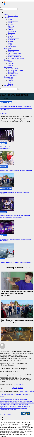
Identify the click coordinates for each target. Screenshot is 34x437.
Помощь (10, 36)
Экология (11, 51)
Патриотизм (11, 33)
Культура (10, 28)
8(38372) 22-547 (19, 384)
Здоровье (10, 22)
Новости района (13, 16)
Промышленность (13, 50)
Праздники (11, 39)
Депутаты (11, 63)
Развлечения (12, 46)
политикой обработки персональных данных (14, 426)
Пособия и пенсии (13, 38)
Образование (12, 31)
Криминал (11, 80)
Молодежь (11, 29)
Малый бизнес (12, 75)
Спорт (10, 45)
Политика (7, 60)
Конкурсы (11, 26)
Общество (7, 17)
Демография (11, 72)
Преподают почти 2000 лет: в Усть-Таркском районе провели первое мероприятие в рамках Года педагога (16, 107)
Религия (10, 41)
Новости (6, 14)
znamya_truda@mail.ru (27, 391)
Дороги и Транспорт (14, 53)
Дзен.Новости (8, 85)
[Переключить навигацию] (1, 7)
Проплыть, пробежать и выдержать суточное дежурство (15, 262)
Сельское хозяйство (14, 55)
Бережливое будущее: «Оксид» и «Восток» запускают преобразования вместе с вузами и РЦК (15, 216)
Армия (10, 19)
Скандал (10, 79)
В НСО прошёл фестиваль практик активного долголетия (16, 170)
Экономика (7, 48)
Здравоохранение (13, 68)
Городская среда (13, 73)
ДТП (9, 82)
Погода (10, 34)
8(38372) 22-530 (17, 388)
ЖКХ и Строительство (15, 56)
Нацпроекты (8, 67)
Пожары (10, 84)
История (10, 24)
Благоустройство (13, 21)
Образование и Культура (15, 70)
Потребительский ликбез (16, 58)
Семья (10, 43)
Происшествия (8, 77)
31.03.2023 (3, 113)
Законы (10, 62)
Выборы (10, 65)
